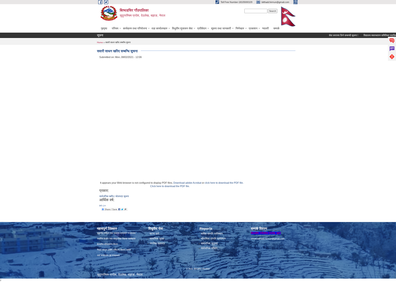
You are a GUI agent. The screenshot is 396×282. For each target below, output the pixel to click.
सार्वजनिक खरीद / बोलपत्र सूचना (114, 196)
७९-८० (102, 205)
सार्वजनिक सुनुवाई (209, 243)
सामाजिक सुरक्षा (157, 238)
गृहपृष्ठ (104, 28)
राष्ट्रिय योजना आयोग (122, 249)
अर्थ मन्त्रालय (102, 255)
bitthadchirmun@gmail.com (271, 238)
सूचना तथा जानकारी (221, 28)
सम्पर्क (276, 28)
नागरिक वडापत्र (157, 243)
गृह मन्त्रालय (114, 255)
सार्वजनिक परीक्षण (209, 248)
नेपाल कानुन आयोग (105, 249)
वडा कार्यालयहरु (159, 28)
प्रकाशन (253, 28)
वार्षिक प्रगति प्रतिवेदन (212, 233)
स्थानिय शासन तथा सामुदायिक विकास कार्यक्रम (116, 238)
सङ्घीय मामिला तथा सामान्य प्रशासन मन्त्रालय (116, 233)
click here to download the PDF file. (224, 183)
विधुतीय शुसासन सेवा (182, 28)
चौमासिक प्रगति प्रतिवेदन (213, 238)
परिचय (115, 28)
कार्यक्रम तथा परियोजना (135, 28)
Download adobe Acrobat (187, 183)
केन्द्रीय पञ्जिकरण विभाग (107, 244)
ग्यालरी (265, 28)
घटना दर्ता (154, 233)
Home (100, 42)
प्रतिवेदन (201, 28)
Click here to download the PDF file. (170, 186)
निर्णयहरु (240, 28)
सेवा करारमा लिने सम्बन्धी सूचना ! (335, 35)
